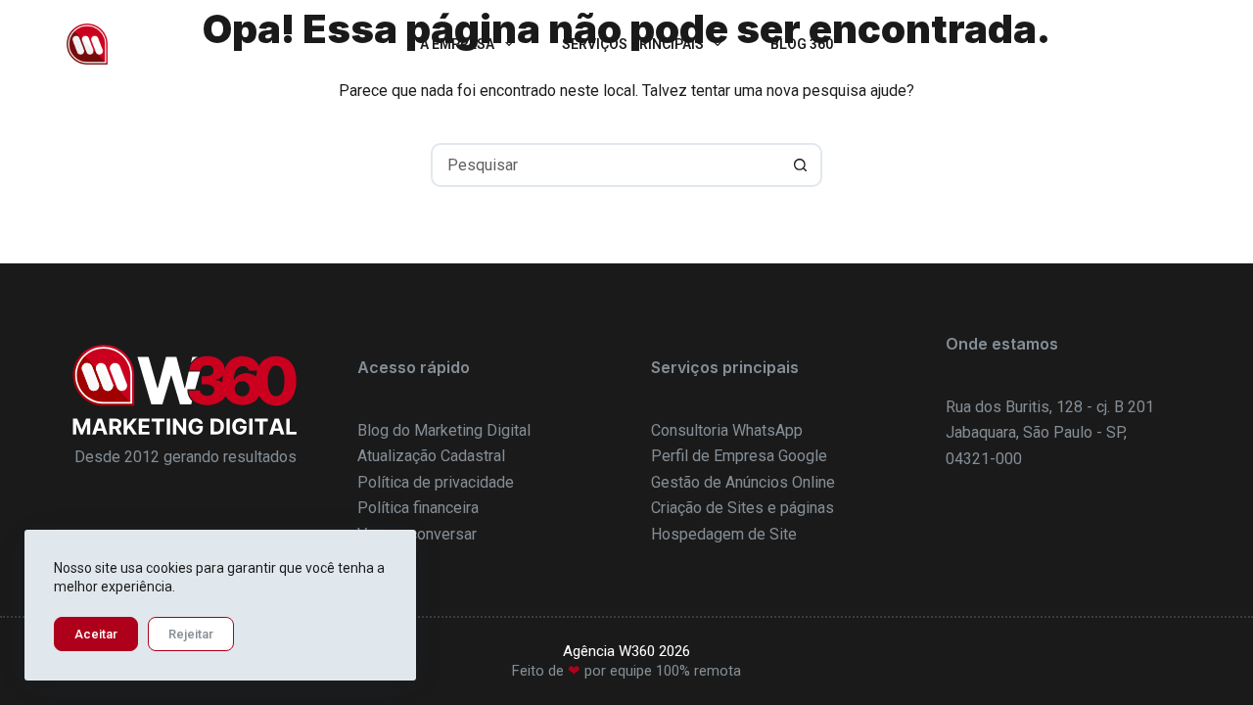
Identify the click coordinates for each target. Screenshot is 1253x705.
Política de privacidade (435, 482)
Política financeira (418, 507)
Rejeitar (190, 634)
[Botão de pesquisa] (800, 165)
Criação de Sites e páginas (742, 507)
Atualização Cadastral (431, 455)
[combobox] (606, 165)
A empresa (457, 44)
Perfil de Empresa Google (739, 455)
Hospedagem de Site (724, 534)
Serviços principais (633, 44)
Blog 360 (801, 44)
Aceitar (95, 634)
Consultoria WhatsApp (727, 430)
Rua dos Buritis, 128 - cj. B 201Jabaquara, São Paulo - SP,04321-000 (1050, 433)
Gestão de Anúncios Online (743, 482)
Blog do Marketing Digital (444, 430)
